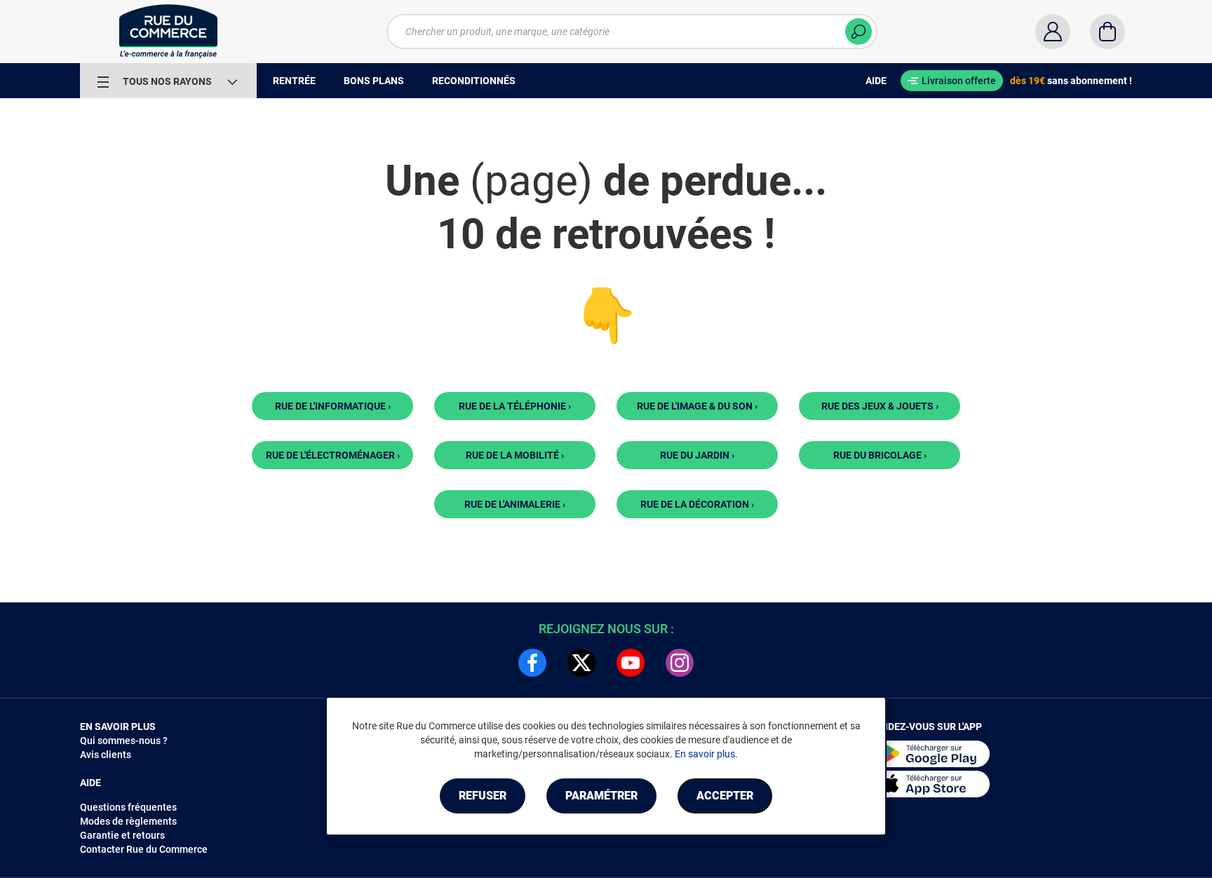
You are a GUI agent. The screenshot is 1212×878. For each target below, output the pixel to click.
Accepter (724, 795)
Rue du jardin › (697, 455)
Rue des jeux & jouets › (879, 406)
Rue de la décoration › (697, 504)
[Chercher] (858, 31)
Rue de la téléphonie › (515, 406)
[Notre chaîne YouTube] (631, 663)
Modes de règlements (128, 821)
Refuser (482, 795)
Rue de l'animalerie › (514, 504)
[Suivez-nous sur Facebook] (532, 663)
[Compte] (1052, 31)
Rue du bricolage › (880, 455)
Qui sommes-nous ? (124, 740)
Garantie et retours (122, 835)
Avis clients (105, 754)
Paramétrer (601, 795)
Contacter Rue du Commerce (144, 849)
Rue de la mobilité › (515, 455)
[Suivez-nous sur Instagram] (680, 663)
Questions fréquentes (128, 807)
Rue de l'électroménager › (333, 455)
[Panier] (1107, 31)
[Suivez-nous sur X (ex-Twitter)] (581, 663)
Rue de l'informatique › (333, 406)
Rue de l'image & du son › (697, 406)
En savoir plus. (706, 753)
